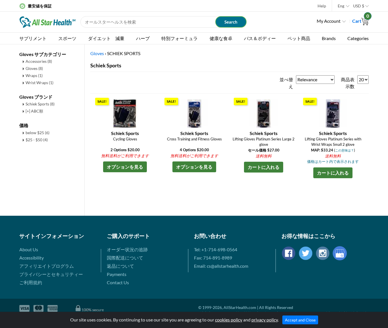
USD (358, 5)
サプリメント (33, 38)
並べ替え (286, 83)
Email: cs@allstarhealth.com (221, 266)
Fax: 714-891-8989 (213, 257)
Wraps (34, 75)
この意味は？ (344, 150)
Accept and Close (300, 319)
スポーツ (67, 38)
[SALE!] (125, 112)
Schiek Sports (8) (40, 103)
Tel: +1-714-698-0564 (215, 249)
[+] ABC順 (34, 111)
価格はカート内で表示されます (333, 161)
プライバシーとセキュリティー (51, 274)
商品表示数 (347, 83)
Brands (329, 38)
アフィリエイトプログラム (46, 266)
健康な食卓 (221, 38)
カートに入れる (263, 167)
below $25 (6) (37, 132)
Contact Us (118, 282)
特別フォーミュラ (179, 38)
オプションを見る (125, 166)
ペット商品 (298, 38)
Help (322, 5)
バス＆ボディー (260, 38)
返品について (120, 266)
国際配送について (125, 257)
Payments (116, 274)
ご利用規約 (30, 282)
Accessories (39, 61)
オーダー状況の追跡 (127, 249)
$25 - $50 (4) (37, 139)
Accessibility (31, 257)
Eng (341, 5)
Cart (360, 21)
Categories (358, 38)
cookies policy (228, 319)
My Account (329, 21)
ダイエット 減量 (106, 38)
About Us (28, 249)
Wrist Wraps (39, 82)
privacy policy (264, 319)
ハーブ (143, 38)
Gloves (34, 68)
